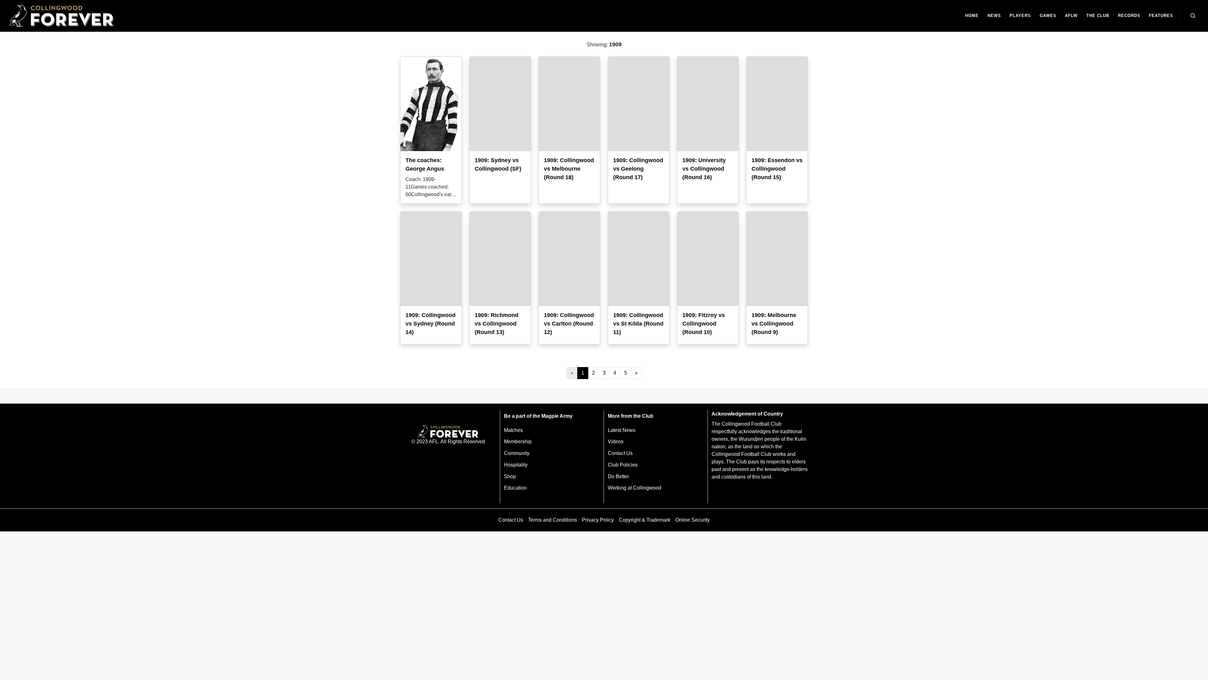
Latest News (621, 430)
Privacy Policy (598, 520)
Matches (513, 430)
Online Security (692, 520)
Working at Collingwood (634, 487)
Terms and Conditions (552, 520)
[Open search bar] (1193, 16)
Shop (510, 476)
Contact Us (620, 453)
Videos (616, 441)
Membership (518, 441)
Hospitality (516, 465)
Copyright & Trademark (644, 520)
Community (516, 453)
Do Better (618, 476)
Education (515, 487)
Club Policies (623, 465)
